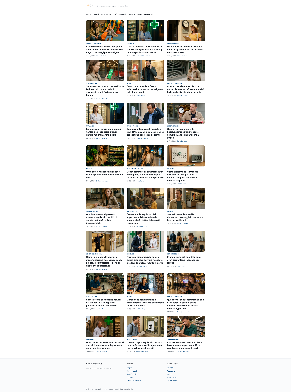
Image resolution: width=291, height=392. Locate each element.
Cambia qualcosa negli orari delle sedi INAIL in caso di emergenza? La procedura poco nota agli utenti (145, 132)
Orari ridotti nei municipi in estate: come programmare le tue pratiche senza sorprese (185, 49)
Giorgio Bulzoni (142, 226)
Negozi (96, 14)
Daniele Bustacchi (183, 312)
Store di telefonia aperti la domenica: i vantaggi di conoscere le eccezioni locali (185, 217)
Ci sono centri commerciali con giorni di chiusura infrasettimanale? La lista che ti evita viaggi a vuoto (185, 89)
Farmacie (131, 14)
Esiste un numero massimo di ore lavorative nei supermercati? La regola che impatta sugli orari (184, 345)
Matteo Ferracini (102, 98)
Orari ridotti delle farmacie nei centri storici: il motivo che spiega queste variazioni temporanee (105, 345)
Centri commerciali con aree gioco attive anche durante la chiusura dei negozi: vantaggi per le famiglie (104, 49)
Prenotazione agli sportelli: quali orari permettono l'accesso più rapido (184, 260)
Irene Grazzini (101, 56)
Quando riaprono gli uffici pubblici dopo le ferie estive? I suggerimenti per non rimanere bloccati (145, 345)
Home (88, 14)
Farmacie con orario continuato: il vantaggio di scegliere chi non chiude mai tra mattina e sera (103, 132)
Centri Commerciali (145, 14)
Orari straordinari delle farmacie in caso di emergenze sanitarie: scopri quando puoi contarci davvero (145, 49)
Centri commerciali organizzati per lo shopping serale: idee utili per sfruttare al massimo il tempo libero (145, 174)
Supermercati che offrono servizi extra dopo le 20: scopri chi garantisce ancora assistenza (103, 302)
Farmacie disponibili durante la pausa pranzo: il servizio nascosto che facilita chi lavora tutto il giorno (145, 260)
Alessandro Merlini (143, 56)
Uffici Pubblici (120, 14)
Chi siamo (170, 368)
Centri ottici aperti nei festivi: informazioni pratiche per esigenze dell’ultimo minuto (145, 89)
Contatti (170, 374)
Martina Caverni (101, 226)
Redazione (171, 371)
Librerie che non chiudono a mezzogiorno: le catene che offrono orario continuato (145, 302)
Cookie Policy (172, 380)
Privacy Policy (172, 377)
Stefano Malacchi (102, 181)
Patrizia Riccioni (182, 184)
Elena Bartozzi (142, 95)
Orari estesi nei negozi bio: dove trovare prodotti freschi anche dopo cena (105, 174)
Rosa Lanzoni (141, 181)
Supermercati (106, 14)
